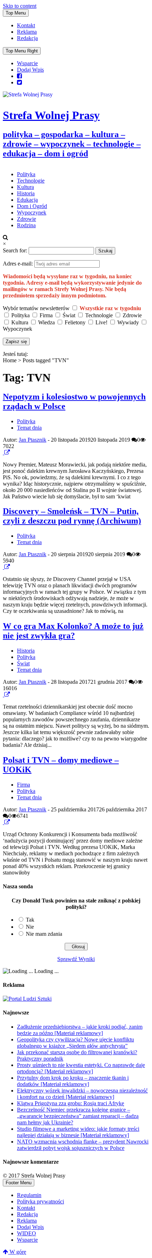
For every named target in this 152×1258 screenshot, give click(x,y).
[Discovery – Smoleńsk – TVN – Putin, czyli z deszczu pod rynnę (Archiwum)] (3, 567)
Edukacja (27, 200)
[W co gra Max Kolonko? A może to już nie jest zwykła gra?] (3, 695)
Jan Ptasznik (32, 440)
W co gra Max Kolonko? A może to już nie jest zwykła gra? (73, 630)
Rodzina (26, 225)
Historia (26, 193)
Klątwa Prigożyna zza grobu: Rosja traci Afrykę (70, 1103)
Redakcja (27, 38)
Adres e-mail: (18, 264)
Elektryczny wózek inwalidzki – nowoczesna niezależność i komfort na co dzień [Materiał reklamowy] (82, 1094)
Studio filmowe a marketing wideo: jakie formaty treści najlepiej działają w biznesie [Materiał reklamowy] (78, 1132)
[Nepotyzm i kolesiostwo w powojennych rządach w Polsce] (3, 452)
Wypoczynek (31, 212)
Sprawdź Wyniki (76, 959)
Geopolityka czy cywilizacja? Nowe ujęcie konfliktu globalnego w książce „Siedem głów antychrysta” (75, 1042)
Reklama (27, 32)
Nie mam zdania (44, 934)
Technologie (31, 181)
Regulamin (29, 1195)
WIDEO (26, 1233)
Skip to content (19, 6)
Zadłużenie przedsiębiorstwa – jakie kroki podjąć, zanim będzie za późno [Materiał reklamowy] (79, 1030)
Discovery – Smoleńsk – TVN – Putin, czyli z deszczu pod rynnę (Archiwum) (72, 516)
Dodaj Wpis (30, 70)
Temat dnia (29, 428)
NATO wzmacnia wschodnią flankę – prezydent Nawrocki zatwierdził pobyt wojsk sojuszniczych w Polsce (82, 1145)
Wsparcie (27, 63)
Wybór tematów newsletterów (36, 308)
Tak (30, 920)
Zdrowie (26, 219)
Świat (23, 663)
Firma (23, 785)
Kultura (25, 187)
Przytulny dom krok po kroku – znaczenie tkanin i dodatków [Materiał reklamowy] (73, 1081)
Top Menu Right (22, 51)
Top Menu (16, 13)
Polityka (26, 174)
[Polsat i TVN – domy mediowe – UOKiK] (3, 822)
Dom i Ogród (32, 206)
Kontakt (26, 25)
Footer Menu (18, 1182)
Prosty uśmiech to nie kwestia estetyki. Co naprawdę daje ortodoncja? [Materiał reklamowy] (81, 1068)
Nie (30, 927)
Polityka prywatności (40, 1201)
